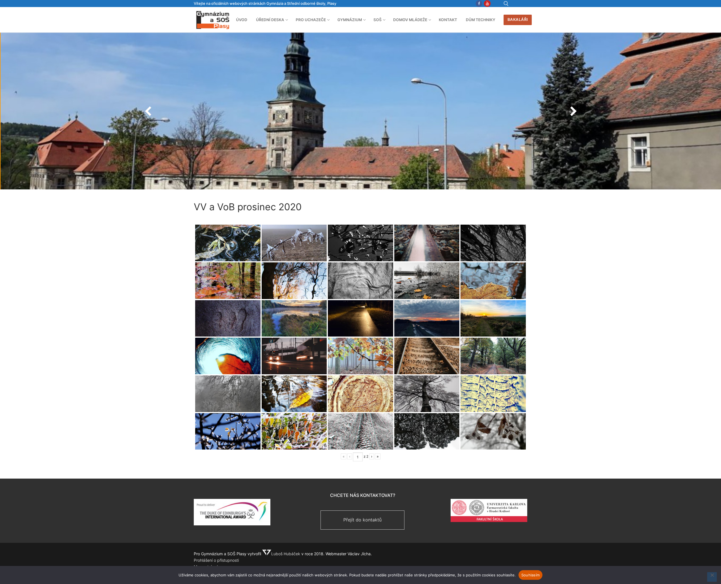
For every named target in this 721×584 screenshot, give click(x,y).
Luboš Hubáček (285, 553)
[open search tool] (506, 3)
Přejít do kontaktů (362, 520)
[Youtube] (487, 3)
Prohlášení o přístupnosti (216, 560)
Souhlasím (530, 575)
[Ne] (712, 577)
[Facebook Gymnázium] (479, 3)
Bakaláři (518, 19)
